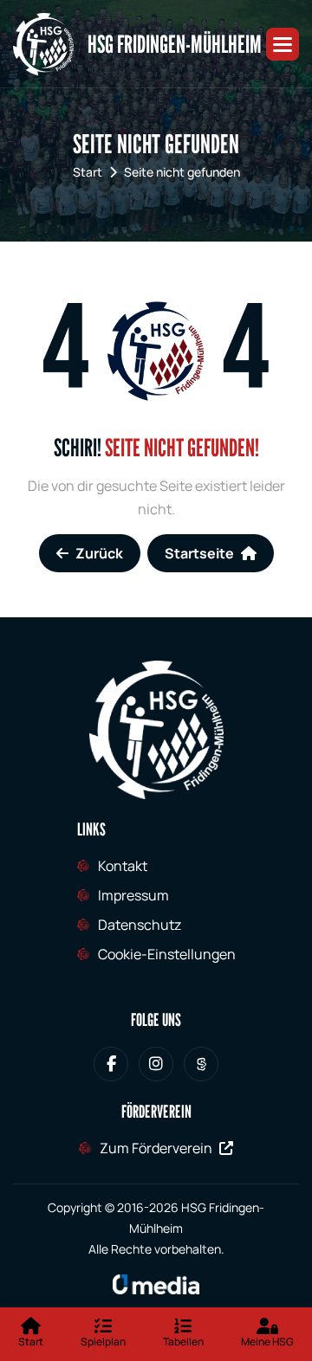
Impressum (133, 895)
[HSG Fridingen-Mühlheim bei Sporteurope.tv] (201, 1064)
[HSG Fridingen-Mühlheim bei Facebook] (111, 1064)
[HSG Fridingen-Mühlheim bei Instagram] (156, 1064)
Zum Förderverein (156, 1148)
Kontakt (122, 865)
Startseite (199, 553)
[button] (282, 44)
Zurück (99, 553)
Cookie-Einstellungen (167, 954)
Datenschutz (139, 924)
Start (87, 172)
